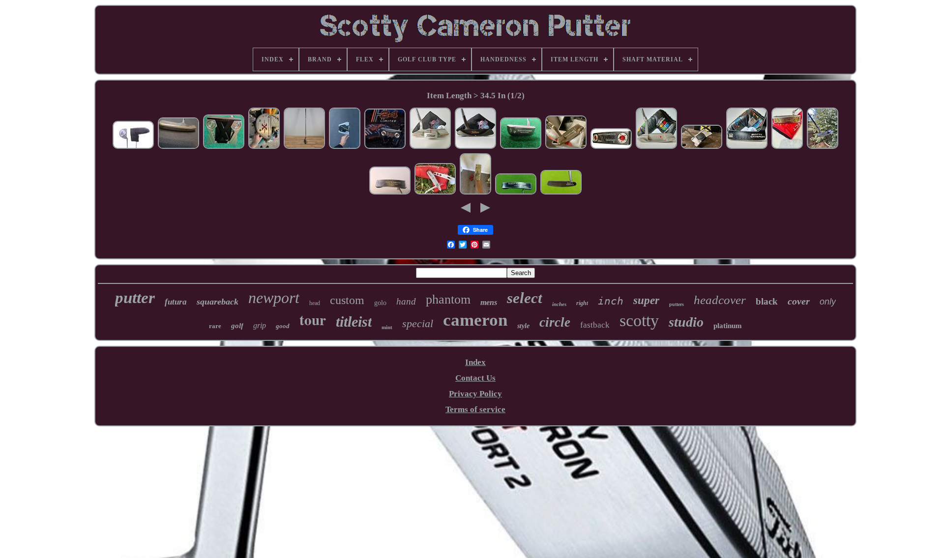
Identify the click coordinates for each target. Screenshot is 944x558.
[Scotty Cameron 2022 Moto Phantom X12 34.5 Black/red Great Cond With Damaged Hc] (223, 147)
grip (259, 325)
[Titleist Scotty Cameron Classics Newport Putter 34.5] (304, 147)
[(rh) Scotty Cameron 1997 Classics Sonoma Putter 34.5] (561, 192)
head (314, 303)
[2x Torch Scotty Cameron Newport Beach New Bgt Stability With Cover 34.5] (566, 147)
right (582, 303)
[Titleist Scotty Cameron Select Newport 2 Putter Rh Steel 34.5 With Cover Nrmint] (611, 147)
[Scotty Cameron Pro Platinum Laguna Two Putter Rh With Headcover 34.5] (475, 147)
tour (312, 319)
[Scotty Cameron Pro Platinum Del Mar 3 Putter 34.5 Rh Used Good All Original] (520, 147)
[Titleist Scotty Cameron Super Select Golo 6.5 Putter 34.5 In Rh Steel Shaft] (133, 147)
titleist (354, 321)
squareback (217, 302)
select (524, 298)
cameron (475, 320)
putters (676, 304)
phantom (448, 299)
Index (475, 362)
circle (554, 322)
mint (387, 327)
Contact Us (475, 378)
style (523, 326)
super (646, 300)
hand (406, 301)
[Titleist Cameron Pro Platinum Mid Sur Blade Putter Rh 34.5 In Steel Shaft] (390, 192)
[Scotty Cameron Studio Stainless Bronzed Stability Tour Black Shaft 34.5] (822, 147)
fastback (595, 325)
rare (215, 326)
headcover (720, 300)
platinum (727, 326)
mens (488, 302)
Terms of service (475, 409)
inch (610, 301)
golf (237, 326)
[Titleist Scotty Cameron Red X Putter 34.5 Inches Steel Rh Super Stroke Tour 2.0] (264, 147)
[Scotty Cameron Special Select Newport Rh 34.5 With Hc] (787, 147)
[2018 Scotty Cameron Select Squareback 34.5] (475, 192)
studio (686, 322)
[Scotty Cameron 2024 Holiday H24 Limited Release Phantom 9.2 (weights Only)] (385, 147)
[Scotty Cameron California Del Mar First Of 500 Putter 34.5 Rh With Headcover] (746, 147)
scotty (639, 320)
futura (176, 302)
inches (559, 304)
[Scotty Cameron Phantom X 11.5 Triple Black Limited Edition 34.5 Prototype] (701, 147)
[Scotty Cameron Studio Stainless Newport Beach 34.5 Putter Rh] (656, 147)
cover (799, 301)
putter (135, 298)
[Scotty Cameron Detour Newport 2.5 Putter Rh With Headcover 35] (430, 147)
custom (347, 300)
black (767, 301)
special (417, 323)
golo (380, 303)
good (283, 326)
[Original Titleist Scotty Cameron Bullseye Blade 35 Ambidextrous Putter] (178, 147)
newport (273, 298)
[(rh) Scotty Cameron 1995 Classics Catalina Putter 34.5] (515, 192)
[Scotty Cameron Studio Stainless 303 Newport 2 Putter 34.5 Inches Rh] (435, 192)
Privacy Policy (475, 393)
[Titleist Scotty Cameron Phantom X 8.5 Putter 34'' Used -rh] (344, 147)
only (828, 302)
